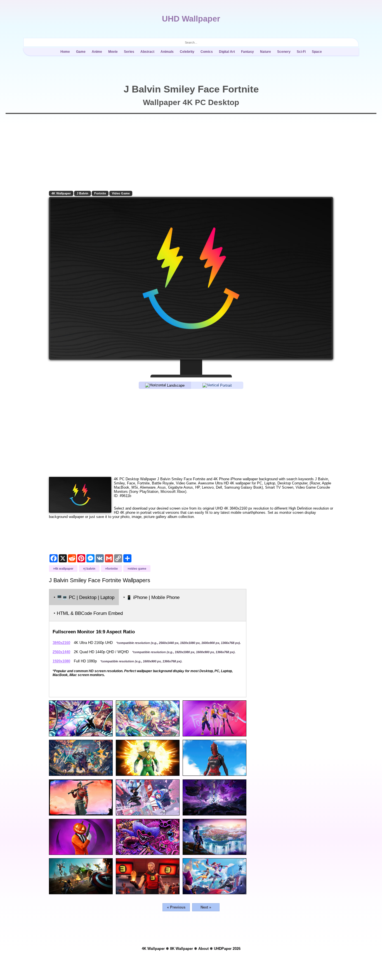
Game (81, 52)
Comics (207, 52)
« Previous (176, 907)
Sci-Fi (301, 52)
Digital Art (227, 52)
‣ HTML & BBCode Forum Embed (88, 613)
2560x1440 (61, 652)
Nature (265, 52)
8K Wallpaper (181, 949)
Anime (97, 52)
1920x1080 (61, 661)
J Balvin (82, 193)
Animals (167, 52)
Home (65, 52)
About (203, 949)
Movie (113, 52)
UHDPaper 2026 (227, 949)
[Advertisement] (191, 432)
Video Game (121, 193)
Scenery (284, 52)
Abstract (147, 52)
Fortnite (100, 193)
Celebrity (187, 52)
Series (129, 52)
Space (317, 52)
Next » (206, 907)
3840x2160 (61, 643)
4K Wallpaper (61, 193)
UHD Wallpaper (191, 18)
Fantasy (247, 52)
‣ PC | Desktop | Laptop (84, 597)
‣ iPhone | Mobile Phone (151, 597)
